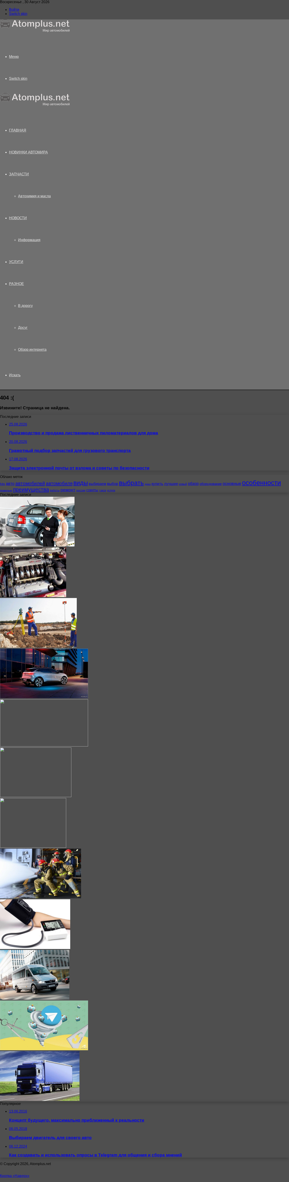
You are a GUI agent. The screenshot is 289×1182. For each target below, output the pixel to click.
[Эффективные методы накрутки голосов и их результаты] (44, 1049)
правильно (6, 490)
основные (232, 483)
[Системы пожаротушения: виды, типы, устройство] (40, 897)
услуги (111, 490)
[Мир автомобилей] (35, 31)
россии (80, 490)
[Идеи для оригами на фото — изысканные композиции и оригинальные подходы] (35, 796)
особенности (261, 482)
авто (10, 483)
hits (2, 484)
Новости (18, 218)
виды (80, 483)
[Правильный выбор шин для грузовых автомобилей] (39, 1100)
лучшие (171, 484)
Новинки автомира (28, 152)
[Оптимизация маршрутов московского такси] (34, 998)
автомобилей (30, 483)
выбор (112, 484)
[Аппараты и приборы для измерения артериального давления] (35, 948)
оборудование (211, 484)
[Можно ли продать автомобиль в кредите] (37, 545)
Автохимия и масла (34, 196)
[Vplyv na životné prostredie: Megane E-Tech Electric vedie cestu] (44, 697)
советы (92, 490)
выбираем (97, 484)
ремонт (68, 489)
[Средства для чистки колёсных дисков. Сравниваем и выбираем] (44, 745)
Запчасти (19, 174)
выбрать (131, 482)
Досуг (23, 328)
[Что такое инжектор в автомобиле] (33, 596)
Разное (16, 284)
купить (157, 484)
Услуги (16, 262)
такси (102, 490)
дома (148, 484)
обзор (193, 483)
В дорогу (25, 306)
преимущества (31, 489)
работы (55, 490)
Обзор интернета (32, 349)
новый (183, 484)
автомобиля (59, 483)
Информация (29, 240)
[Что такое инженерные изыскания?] (38, 646)
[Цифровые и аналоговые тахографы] (33, 846)
